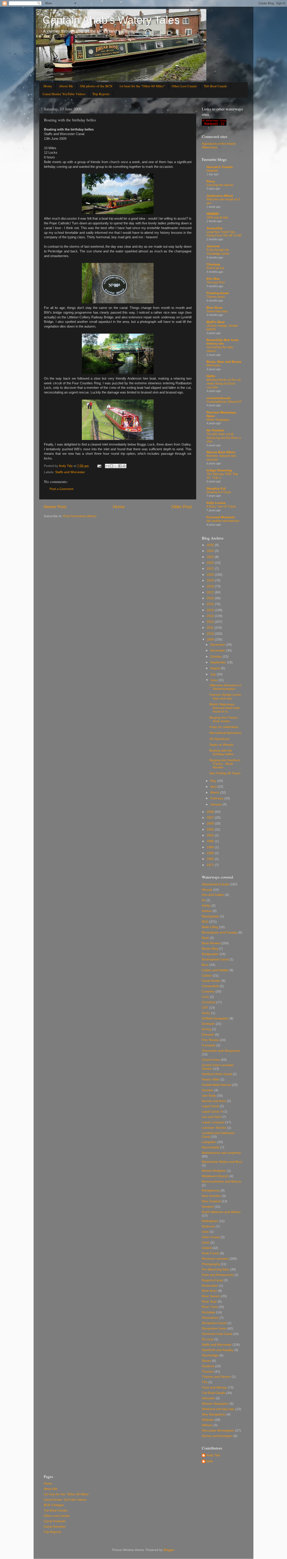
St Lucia (207, 1339)
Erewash (208, 1034)
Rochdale (208, 1312)
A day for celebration (224, 727)
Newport (208, 1206)
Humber (207, 1090)
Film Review (210, 1040)
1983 (211, 853)
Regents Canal (212, 1280)
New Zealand (211, 1201)
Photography (211, 1264)
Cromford (208, 1002)
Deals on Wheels (221, 744)
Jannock (213, 246)
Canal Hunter (211, 980)
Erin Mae (213, 278)
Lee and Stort (211, 1117)
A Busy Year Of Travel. (222, 506)
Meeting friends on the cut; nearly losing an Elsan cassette (224, 383)
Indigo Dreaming (219, 470)
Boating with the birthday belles (221, 752)
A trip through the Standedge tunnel (218, 251)
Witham (207, 1425)
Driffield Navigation (215, 1018)
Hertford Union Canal (217, 1074)
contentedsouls (219, 398)
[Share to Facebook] (120, 466)
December (218, 644)
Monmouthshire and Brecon (221, 1181)
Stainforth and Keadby (217, 1350)
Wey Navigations (214, 1414)
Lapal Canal (210, 1106)
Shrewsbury (210, 1317)
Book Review (211, 943)
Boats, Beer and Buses (224, 361)
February (217, 798)
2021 (211, 568)
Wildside (208, 1419)
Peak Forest (210, 1253)
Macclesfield (210, 1147)
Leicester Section (214, 1127)
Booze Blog (210, 948)
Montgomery (211, 1190)
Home (47, 86)
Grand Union (211, 1059)
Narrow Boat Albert (221, 452)
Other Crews (211, 1237)
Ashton (207, 911)
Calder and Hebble (215, 970)
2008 (211, 811)
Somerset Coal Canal (217, 1334)
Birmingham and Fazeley (219, 932)
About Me (66, 86)
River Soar (209, 1301)
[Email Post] (99, 466)
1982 (211, 859)
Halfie (211, 376)
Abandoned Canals (215, 884)
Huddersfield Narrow (216, 1085)
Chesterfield (210, 986)
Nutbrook (208, 1226)
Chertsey (213, 264)
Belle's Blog (210, 927)
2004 (211, 835)
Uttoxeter (208, 1398)
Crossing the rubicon (220, 185)
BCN (205, 921)
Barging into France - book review (224, 719)
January (216, 804)
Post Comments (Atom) (79, 516)
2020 (211, 574)
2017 (211, 592)
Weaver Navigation (215, 1403)
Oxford (206, 1248)
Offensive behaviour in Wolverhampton (225, 687)
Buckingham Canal (215, 959)
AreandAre (215, 228)
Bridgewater (210, 954)
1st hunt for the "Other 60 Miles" (142, 86)
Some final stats (217, 311)
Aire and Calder (213, 894)
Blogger (168, 1550)
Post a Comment (61, 489)
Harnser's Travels (220, 167)
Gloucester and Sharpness (221, 1050)
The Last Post (216, 282)
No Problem (215, 430)
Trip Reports (101, 94)
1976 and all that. (218, 217)
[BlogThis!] (111, 466)
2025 (211, 545)
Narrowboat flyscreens (225, 733)
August (215, 668)
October (216, 656)
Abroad (207, 889)
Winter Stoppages (218, 419)
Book (205, 938)
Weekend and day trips (218, 1409)
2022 (211, 562)
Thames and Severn (216, 1376)
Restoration (210, 1285)
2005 (211, 829)
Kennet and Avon (214, 1101)
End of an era (215, 268)
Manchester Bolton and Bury (222, 1161)
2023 (211, 557)
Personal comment (215, 1258)
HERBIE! (213, 214)
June (214, 680)
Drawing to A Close (219, 492)
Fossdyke (208, 1045)
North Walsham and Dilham (221, 1212)
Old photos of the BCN (96, 86)
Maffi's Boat (216, 322)
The (204, 1382)
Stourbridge (210, 1355)
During (206, 1029)
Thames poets (216, 296)
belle (209, 1461)
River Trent (209, 1307)
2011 (210, 627)
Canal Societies (55, 1526)
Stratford (208, 1366)
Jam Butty (209, 1095)
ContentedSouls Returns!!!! (224, 401)
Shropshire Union (214, 1328)
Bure (205, 964)
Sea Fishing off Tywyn (225, 773)
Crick (205, 997)
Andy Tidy (213, 1455)
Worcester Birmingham (218, 1430)
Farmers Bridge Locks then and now (225, 696)
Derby (206, 1013)
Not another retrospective (223, 521)
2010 (211, 633)
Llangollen (209, 1142)
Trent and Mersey (214, 1387)
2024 (211, 551)
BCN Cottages (54, 1505)
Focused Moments (221, 517)
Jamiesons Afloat (220, 195)
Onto (205, 1231)
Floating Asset (218, 293)
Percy (211, 181)
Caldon (207, 975)
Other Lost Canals (184, 86)
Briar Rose (214, 307)
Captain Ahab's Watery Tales (111, 20)
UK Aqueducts (219, 739)
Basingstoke (210, 916)
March (215, 792)
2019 (211, 580)
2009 (211, 639)
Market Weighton (214, 1170)
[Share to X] (115, 466)
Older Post (181, 506)
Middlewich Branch (215, 1176)
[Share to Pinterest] (124, 466)
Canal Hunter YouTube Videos (64, 94)
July (213, 674)
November (218, 650)
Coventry (208, 991)
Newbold (212, 170)
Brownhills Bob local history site (222, 341)
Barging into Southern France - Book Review (224, 764)
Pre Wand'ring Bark (215, 1269)
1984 (211, 847)
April (213, 786)
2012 (211, 621)
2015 (211, 604)
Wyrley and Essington (217, 1436)
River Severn (211, 1296)
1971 (211, 865)
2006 (211, 823)
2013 (211, 616)
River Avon (209, 1290)
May (213, 781)
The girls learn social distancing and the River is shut (224, 437)
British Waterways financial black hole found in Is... (224, 708)
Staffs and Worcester (70, 472)
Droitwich (208, 1023)
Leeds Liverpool (213, 1122)
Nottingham (210, 1221)
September (218, 662)
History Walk (210, 1079)
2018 (211, 586)
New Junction (211, 1196)
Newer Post (55, 506)
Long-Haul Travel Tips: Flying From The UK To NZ (224, 233)
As (203, 900)
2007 (211, 817)
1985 (211, 841)
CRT (205, 1007)
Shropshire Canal (214, 1323)
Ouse (205, 1242)
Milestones (214, 365)
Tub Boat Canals (215, 86)
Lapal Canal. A (212, 1111)
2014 (211, 610)
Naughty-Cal (216, 488)
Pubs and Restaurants (217, 1275)
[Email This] (107, 466)
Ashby (206, 905)
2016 (211, 598)
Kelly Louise (216, 503)
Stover (206, 1360)
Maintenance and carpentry (221, 1152)
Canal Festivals (54, 1521)
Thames (207, 1371)
